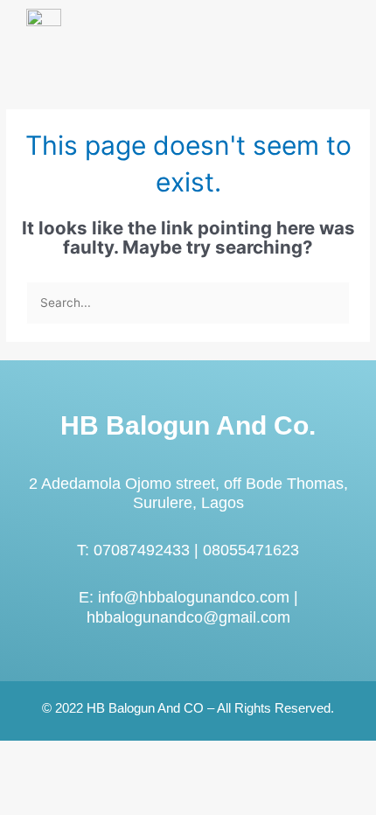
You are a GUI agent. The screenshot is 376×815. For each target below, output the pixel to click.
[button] (336, 45)
